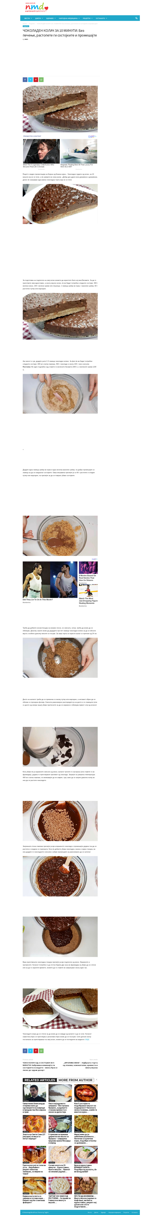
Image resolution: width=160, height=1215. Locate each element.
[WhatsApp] (41, 79)
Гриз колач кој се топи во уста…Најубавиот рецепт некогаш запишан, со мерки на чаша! (34, 1169)
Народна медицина (68, 18)
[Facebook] (25, 79)
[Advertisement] (60, 58)
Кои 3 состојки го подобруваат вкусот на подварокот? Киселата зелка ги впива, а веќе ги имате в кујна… (85, 1107)
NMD (26, 39)
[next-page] (96, 1079)
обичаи (25, 1132)
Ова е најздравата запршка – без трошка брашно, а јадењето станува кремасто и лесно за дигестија (58, 1107)
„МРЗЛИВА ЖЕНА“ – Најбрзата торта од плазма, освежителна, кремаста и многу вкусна (80, 1065)
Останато (100, 18)
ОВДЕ (87, 1039)
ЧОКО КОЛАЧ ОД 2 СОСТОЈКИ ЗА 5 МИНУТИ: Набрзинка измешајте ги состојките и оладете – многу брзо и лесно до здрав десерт (40, 1066)
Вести (27, 18)
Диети (38, 18)
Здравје (50, 18)
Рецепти (86, 18)
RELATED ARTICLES (40, 1080)
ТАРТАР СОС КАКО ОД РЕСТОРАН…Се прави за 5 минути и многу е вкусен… (59, 1199)
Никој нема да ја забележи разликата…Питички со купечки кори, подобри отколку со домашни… (85, 1138)
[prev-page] (94, 1079)
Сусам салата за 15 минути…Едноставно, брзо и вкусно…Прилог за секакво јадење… (59, 1168)
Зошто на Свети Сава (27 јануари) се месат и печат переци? (34, 1136)
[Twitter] (30, 79)
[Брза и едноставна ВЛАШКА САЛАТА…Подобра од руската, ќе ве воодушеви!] (86, 1154)
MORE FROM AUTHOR (75, 1080)
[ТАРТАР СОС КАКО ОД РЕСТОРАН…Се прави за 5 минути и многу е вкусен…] (60, 1185)
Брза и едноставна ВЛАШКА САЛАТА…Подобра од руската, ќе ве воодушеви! (85, 1168)
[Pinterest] (35, 79)
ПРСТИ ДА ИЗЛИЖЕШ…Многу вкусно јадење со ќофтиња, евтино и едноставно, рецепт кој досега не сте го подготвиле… (85, 1201)
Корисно (51, 1101)
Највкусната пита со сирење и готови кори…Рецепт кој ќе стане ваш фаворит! (34, 1199)
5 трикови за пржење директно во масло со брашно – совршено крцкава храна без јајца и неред (59, 1138)
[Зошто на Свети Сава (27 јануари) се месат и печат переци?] (34, 1124)
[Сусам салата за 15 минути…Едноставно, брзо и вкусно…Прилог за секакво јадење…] (60, 1154)
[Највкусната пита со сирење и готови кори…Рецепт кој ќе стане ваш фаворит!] (34, 1185)
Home (25, 24)
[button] (136, 18)
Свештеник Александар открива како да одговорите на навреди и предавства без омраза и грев (34, 1107)
